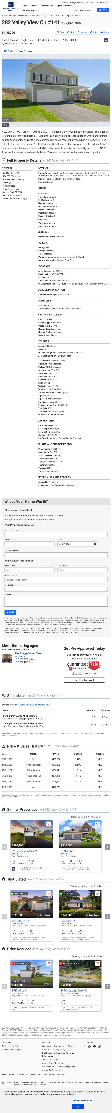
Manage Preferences (82, 1100)
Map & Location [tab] (26, 51)
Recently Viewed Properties (82, 10)
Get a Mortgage (29, 10)
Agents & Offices (63, 6)
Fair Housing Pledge (66, 1066)
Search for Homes (30, 6)
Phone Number (11, 585)
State (60, 540)
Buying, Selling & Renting (73, 2)
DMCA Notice (48, 1066)
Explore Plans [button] (41, 1084)
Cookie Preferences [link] (51, 1070)
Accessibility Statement (52, 1063)
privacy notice (76, 1091)
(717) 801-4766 (21, 662)
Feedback (46, 1046)
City (7, 540)
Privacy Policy (59, 1049)
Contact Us (59, 1046)
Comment (9, 595)
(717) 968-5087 (21, 659)
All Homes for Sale (10, 1046)
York (73, 1030)
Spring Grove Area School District (34, 704)
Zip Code (11, 551)
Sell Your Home (47, 6)
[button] (103, 10)
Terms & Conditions (51, 1059)
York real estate (11, 1035)
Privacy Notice (74, 632)
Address (11, 530)
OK (78, 1107)
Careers (100, 2)
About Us (90, 2)
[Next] (107, 847)
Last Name (62, 566)
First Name (10, 566)
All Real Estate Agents (12, 1049)
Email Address (11, 575)
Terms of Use (60, 632)
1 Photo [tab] (9, 51)
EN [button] (108, 2)
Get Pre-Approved (84, 680)
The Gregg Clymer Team (28, 653)
